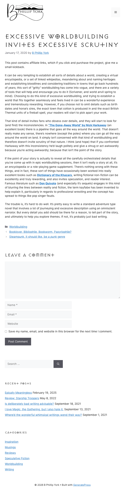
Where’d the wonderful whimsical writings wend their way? (43, 414)
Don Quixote (47, 183)
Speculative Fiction (17, 458)
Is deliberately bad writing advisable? (29, 403)
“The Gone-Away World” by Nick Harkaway (77, 125)
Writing (9, 469)
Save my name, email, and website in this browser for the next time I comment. (60, 331)
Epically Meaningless (18, 392)
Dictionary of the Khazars (54, 175)
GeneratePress (82, 484)
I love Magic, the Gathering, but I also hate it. (34, 409)
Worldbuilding (18, 226)
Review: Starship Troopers (22, 398)
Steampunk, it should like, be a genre (37, 236)
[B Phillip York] (25, 12)
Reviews (10, 452)
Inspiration (11, 441)
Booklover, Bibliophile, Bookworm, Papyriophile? (40, 231)
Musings (10, 447)
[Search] (58, 364)
